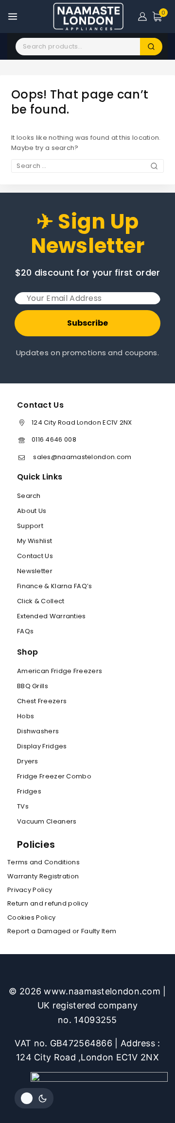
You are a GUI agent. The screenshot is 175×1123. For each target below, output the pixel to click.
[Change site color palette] (34, 1098)
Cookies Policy (31, 917)
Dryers (27, 761)
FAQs (25, 631)
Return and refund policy (47, 903)
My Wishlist (34, 540)
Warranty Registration (43, 876)
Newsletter (34, 571)
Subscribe (87, 323)
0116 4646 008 (54, 439)
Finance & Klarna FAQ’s (54, 586)
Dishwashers (38, 731)
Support (30, 525)
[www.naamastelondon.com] (87, 16)
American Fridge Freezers (59, 671)
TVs (23, 806)
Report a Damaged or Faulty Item (61, 931)
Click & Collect (41, 601)
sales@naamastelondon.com (82, 457)
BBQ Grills (32, 686)
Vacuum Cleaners (47, 821)
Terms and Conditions (43, 862)
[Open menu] (12, 16)
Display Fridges (42, 746)
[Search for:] (87, 165)
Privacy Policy (29, 889)
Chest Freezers (42, 701)
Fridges (29, 791)
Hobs (25, 716)
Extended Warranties (51, 616)
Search (29, 495)
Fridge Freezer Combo (54, 776)
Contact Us (35, 556)
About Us (31, 510)
